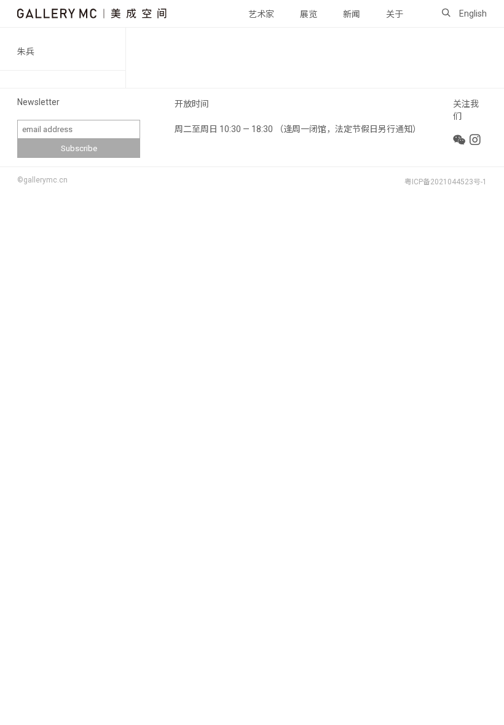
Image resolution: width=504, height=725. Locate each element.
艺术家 (261, 14)
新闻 (351, 14)
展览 (308, 14)
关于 (394, 14)
